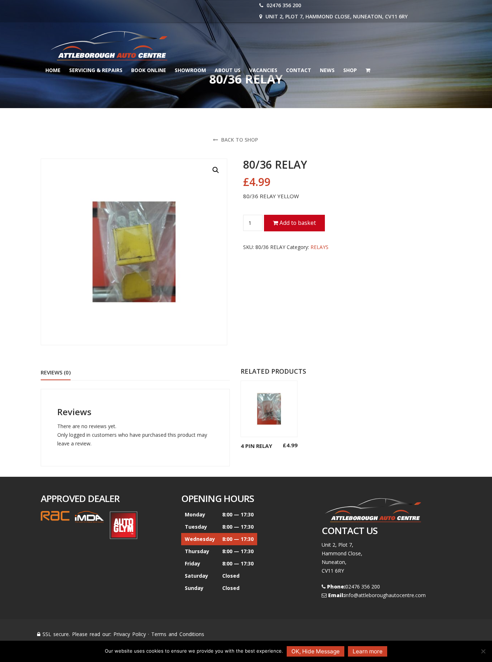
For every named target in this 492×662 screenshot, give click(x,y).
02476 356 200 (283, 5)
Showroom (190, 70)
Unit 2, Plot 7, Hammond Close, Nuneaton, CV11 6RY (336, 16)
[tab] (56, 372)
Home (53, 70)
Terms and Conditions (177, 634)
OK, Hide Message (315, 651)
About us (228, 70)
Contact (298, 70)
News (327, 70)
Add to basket (297, 223)
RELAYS (319, 247)
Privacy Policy (129, 634)
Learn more (368, 651)
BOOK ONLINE (148, 70)
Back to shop (239, 139)
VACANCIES (263, 70)
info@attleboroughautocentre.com (385, 595)
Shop (350, 70)
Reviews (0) (56, 372)
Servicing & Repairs (95, 70)
